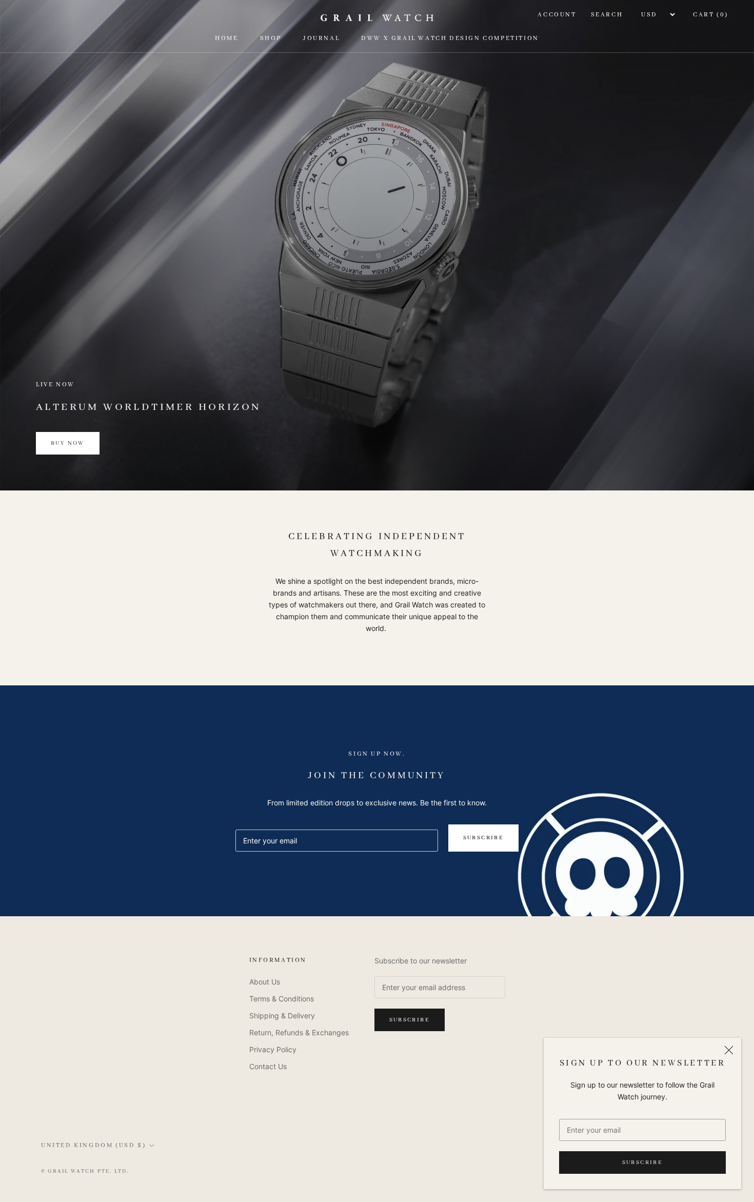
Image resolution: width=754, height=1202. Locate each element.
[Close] (728, 1050)
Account (557, 14)
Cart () (710, 14)
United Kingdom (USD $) (93, 1145)
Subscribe (642, 1162)
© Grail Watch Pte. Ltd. (85, 1171)
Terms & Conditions (281, 998)
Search (607, 14)
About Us (264, 981)
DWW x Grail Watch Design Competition (450, 39)
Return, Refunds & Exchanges (299, 1032)
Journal (321, 39)
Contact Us (268, 1066)
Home (226, 39)
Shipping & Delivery (282, 1015)
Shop (271, 39)
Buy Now (68, 443)
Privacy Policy (272, 1049)
